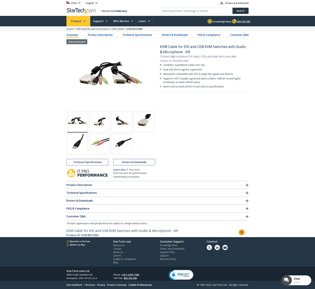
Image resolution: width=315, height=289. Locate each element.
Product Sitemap (116, 284)
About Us (118, 252)
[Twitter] (209, 247)
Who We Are (121, 21)
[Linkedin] (217, 247)
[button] (181, 275)
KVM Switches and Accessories (92, 28)
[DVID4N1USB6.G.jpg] (121, 144)
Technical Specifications (137, 35)
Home (69, 28)
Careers (117, 255)
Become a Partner (80, 241)
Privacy (101, 284)
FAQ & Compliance (209, 35)
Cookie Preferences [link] (140, 284)
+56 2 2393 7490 (130, 274)
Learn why (119, 169)
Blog (115, 262)
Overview (72, 35)
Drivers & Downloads (175, 35)
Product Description (100, 35)
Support (98, 21)
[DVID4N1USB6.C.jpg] (121, 122)
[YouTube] (225, 247)
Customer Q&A (239, 35)
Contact (117, 248)
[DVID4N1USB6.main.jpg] (77, 122)
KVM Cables (117, 28)
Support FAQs (167, 252)
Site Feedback (74, 284)
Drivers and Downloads (172, 248)
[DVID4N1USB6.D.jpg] (144, 122)
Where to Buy (77, 244)
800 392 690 (130, 278)
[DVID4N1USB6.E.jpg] (77, 144)
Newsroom (119, 245)
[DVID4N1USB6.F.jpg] (99, 144)
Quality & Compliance (124, 259)
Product (76, 21)
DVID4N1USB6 (134, 28)
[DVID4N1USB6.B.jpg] (99, 122)
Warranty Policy (168, 259)
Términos (89, 284)
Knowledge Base (221, 21)
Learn (143, 21)
